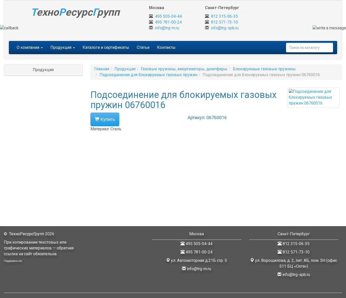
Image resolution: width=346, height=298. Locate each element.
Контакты (166, 47)
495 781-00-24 (168, 22)
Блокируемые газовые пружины (264, 69)
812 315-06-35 (224, 16)
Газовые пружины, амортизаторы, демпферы (184, 69)
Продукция (125, 69)
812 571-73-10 (224, 22)
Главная (101, 69)
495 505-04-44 (168, 16)
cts (20, 261)
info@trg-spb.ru (225, 28)
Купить (107, 119)
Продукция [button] (61, 47)
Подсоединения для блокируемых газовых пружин (148, 74)
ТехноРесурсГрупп (26, 233)
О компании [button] (28, 47)
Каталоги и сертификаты (106, 47)
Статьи (143, 47)
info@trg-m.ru (167, 28)
